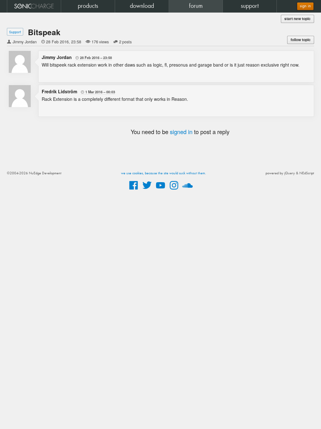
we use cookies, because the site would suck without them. (163, 173)
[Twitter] (147, 190)
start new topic (297, 18)
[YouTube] (160, 190)
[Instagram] (174, 190)
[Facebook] (133, 190)
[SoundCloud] (187, 190)
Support (15, 31)
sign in (305, 6)
